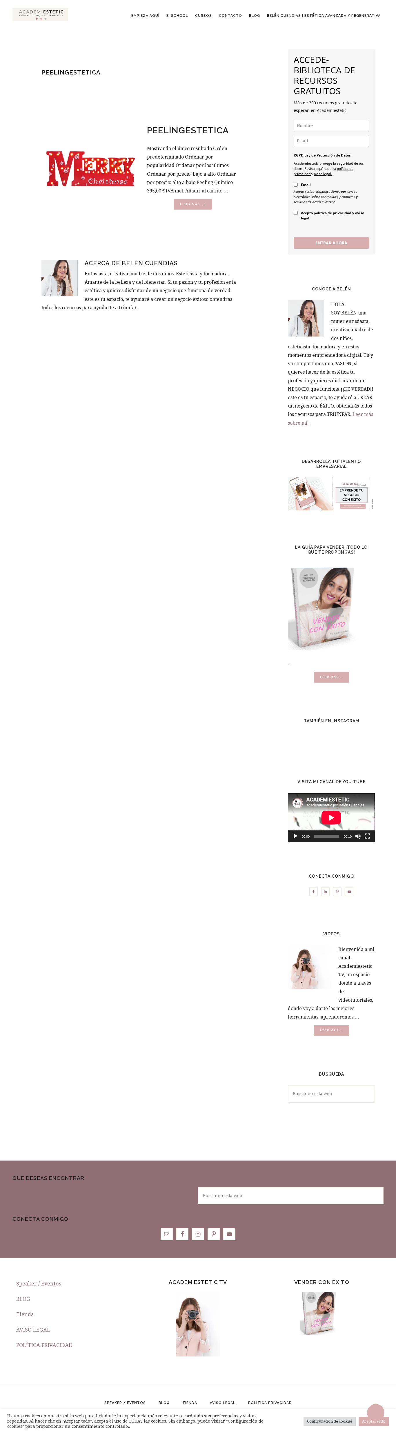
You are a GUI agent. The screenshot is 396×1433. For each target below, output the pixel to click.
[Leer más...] (196, 206)
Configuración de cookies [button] (329, 1421)
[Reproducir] (295, 836)
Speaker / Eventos (38, 1284)
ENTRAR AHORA (331, 242)
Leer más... (334, 678)
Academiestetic (40, 14)
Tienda (25, 1314)
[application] (331, 817)
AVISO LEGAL (33, 1330)
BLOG (23, 1299)
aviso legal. (323, 173)
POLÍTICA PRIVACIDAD (44, 1345)
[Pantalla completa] (367, 836)
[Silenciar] (358, 836)
